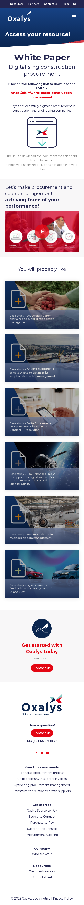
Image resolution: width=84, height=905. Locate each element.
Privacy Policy (63, 898)
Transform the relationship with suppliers (42, 791)
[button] (74, 17)
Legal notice (41, 898)
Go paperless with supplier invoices (42, 779)
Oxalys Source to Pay (42, 810)
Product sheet (42, 877)
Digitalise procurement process (42, 773)
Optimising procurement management (42, 785)
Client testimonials (42, 871)
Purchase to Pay (42, 822)
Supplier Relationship (42, 829)
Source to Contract (42, 816)
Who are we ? (42, 854)
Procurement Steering (42, 835)
